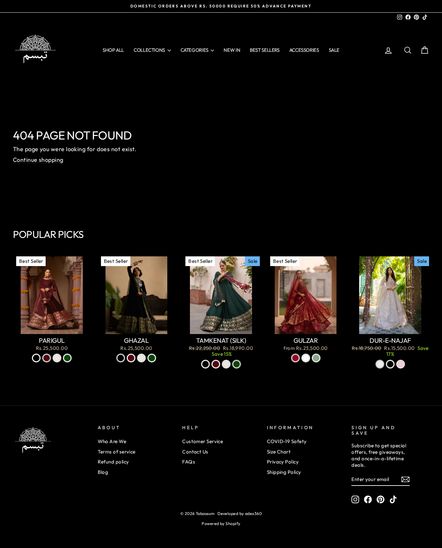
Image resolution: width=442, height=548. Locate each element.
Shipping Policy (284, 472)
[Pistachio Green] (316, 358)
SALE (334, 50)
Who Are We (112, 441)
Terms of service (117, 452)
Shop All (113, 50)
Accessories (304, 50)
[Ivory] (379, 364)
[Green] (67, 358)
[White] (305, 358)
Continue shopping (38, 159)
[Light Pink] (400, 364)
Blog (103, 472)
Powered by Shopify (221, 523)
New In (232, 50)
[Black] (36, 358)
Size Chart (279, 452)
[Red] (295, 358)
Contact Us (195, 452)
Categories (195, 50)
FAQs (188, 462)
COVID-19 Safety (287, 441)
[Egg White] (56, 358)
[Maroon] (46, 358)
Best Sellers (265, 50)
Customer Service (202, 441)
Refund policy (113, 462)
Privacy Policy (283, 462)
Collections (150, 50)
